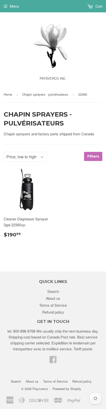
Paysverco (40, 388)
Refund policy (53, 312)
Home (8, 94)
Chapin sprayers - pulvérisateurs (45, 94)
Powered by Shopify (67, 388)
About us (53, 298)
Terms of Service (53, 305)
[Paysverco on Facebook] (53, 360)
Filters (93, 156)
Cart (98, 6)
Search (53, 291)
